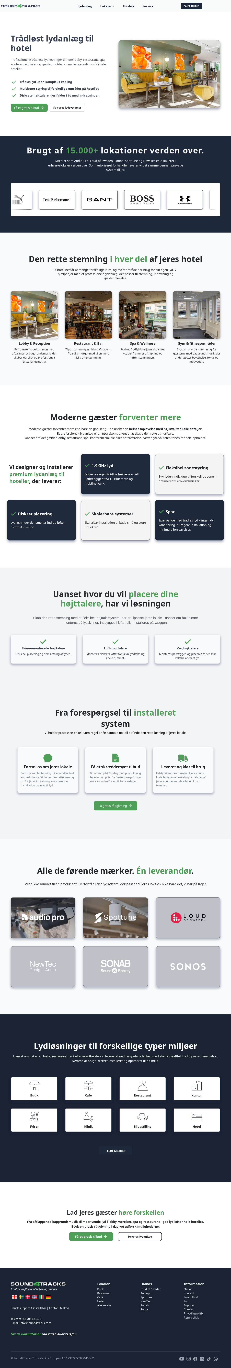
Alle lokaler (104, 1305)
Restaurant (104, 1293)
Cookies (189, 1309)
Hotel (100, 1301)
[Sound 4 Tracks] (20, 6)
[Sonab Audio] (115, 966)
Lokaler (106, 6)
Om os (188, 1289)
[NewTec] (43, 966)
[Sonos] (188, 966)
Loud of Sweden (151, 1289)
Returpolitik (191, 1317)
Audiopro (147, 1293)
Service (148, 6)
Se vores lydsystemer (67, 107)
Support (189, 1305)
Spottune (146, 1297)
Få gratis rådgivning (113, 806)
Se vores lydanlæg (140, 1236)
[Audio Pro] (43, 917)
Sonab (145, 1305)
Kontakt (189, 1293)
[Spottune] (115, 917)
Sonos (144, 1309)
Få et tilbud (191, 6)
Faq (186, 1301)
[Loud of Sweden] (188, 917)
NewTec (146, 1301)
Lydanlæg (85, 6)
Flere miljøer (116, 1151)
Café (100, 1297)
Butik (100, 1289)
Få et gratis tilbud (26, 108)
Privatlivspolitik (193, 1313)
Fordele (128, 6)
